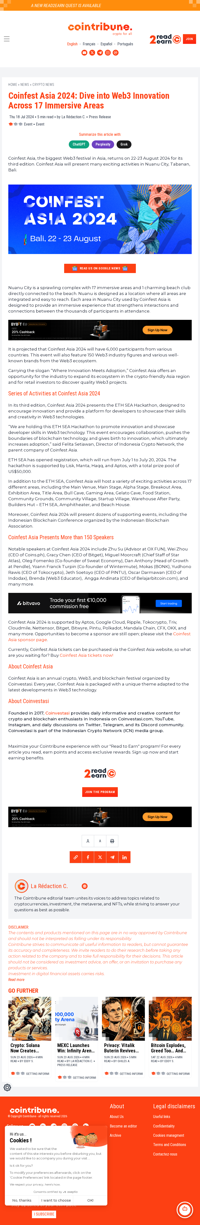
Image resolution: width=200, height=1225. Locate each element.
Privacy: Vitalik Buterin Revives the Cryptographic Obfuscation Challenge (122, 1048)
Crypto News (43, 85)
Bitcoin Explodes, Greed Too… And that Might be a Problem (168, 1048)
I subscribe (44, 1214)
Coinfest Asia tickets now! (86, 655)
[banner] (100, 330)
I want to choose (56, 1200)
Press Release (100, 117)
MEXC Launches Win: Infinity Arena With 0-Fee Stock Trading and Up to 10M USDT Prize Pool (75, 1048)
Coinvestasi (57, 713)
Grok (124, 144)
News (24, 85)
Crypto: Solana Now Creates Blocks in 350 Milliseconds (25, 1048)
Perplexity (103, 144)
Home (12, 85)
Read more (16, 979)
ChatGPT (79, 144)
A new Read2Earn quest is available (58, 5)
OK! (90, 1200)
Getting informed (39, 1074)
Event (28, 124)
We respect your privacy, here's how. (35, 1184)
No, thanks (21, 1200)
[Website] (85, 886)
